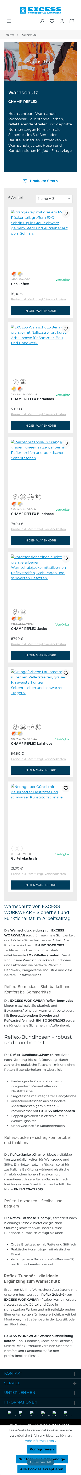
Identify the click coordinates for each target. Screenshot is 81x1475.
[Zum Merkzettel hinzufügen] (66, 214)
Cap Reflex (20, 284)
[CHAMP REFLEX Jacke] (40, 567)
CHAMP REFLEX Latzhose (31, 743)
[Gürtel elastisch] (40, 792)
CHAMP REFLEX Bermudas (32, 399)
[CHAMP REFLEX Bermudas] (40, 335)
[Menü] (9, 21)
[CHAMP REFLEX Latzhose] (40, 682)
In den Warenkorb (40, 311)
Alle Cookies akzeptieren (41, 1469)
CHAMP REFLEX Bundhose (32, 514)
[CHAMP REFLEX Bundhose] (40, 450)
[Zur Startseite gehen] (40, 9)
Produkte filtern (43, 181)
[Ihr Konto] (62, 21)
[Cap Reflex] (40, 223)
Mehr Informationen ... (40, 1441)
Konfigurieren (42, 1449)
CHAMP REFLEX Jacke (29, 629)
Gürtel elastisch (24, 858)
